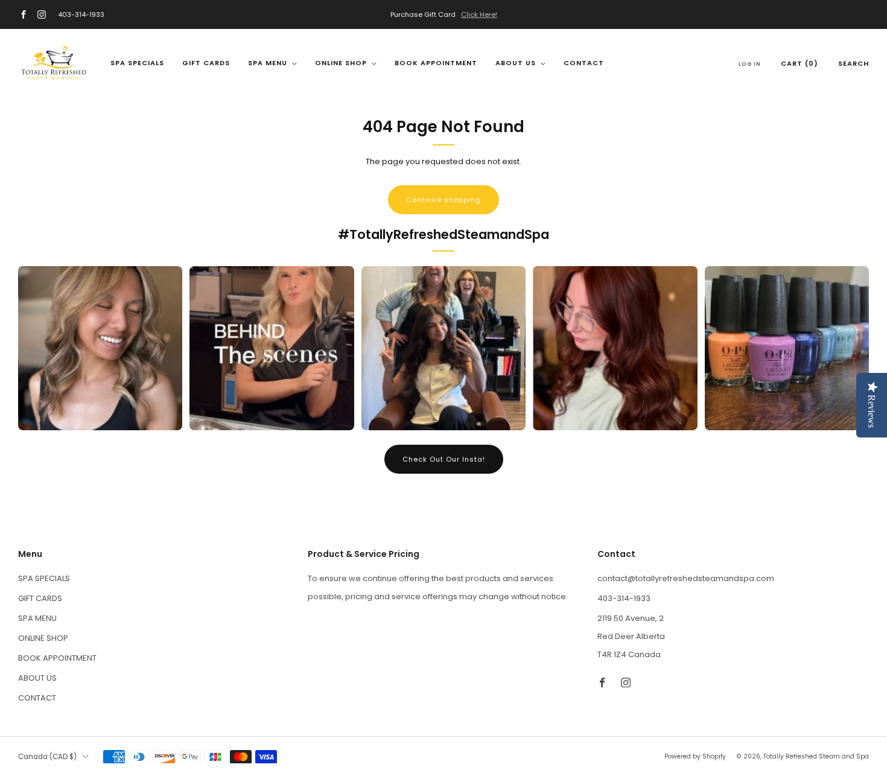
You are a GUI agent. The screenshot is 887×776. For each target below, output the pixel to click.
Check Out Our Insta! (443, 459)
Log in (750, 64)
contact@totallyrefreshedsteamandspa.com (685, 578)
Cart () (799, 63)
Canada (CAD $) (47, 757)
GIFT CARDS (206, 63)
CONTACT (584, 63)
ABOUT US (515, 63)
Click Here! (479, 14)
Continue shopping (443, 200)
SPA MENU (267, 63)
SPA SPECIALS (137, 63)
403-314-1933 (81, 14)
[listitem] (443, 14)
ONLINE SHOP (341, 63)
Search (853, 63)
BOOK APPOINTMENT (436, 63)
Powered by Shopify (695, 756)
